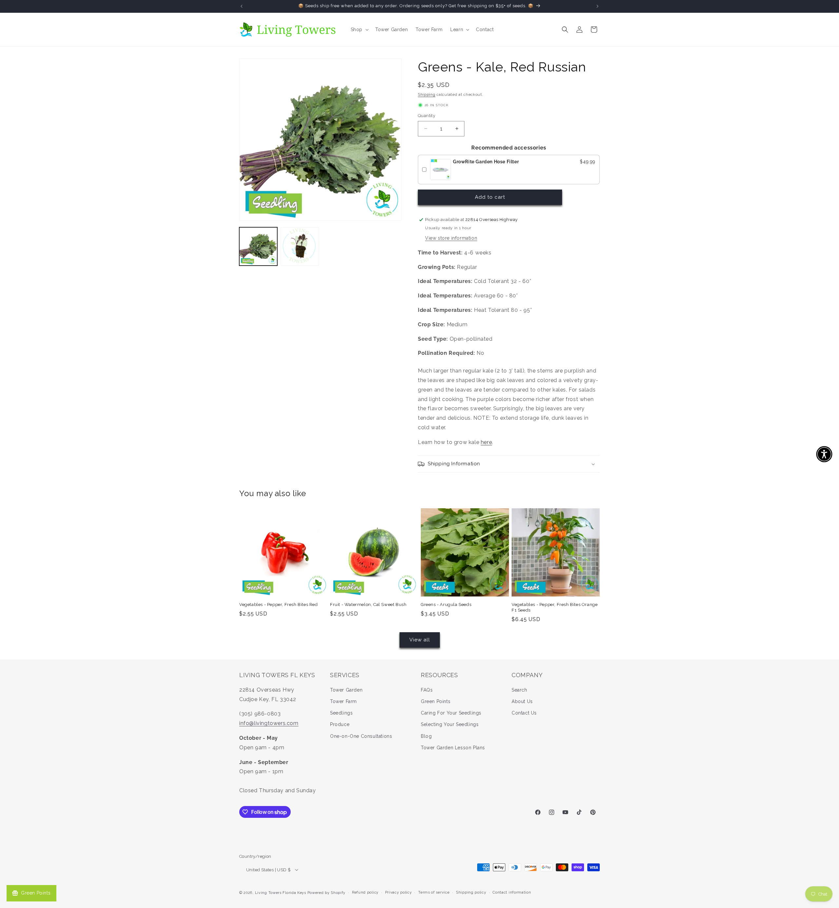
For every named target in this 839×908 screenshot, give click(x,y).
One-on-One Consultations (361, 736)
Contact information (512, 892)
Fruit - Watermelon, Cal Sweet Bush (368, 604)
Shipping (427, 94)
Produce (339, 724)
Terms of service (433, 892)
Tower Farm (343, 701)
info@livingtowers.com (269, 723)
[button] (359, 29)
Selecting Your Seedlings (449, 724)
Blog (426, 736)
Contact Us (524, 713)
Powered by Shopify (326, 893)
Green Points (435, 701)
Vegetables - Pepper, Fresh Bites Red (278, 604)
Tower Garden (346, 690)
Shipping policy (471, 892)
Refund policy (365, 892)
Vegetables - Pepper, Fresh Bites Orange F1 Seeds (554, 607)
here (486, 442)
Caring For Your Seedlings (451, 713)
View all (419, 640)
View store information (451, 238)
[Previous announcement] (241, 6)
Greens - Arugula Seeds (446, 604)
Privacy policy (398, 892)
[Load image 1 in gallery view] (258, 246)
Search (519, 690)
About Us (522, 701)
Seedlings (341, 713)
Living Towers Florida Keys (280, 893)
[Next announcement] (597, 6)
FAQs (427, 690)
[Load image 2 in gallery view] (300, 246)
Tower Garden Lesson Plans (453, 747)
